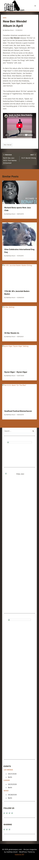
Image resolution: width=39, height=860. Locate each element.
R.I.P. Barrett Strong (29, 156)
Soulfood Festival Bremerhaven (18, 411)
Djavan (7, 780)
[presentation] (19, 192)
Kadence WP (19, 854)
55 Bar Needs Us (11, 333)
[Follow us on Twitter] (7, 813)
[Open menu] (35, 5)
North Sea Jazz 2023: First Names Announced (10, 159)
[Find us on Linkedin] (10, 813)
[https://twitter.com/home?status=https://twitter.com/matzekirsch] (7, 830)
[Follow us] (5, 813)
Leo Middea (8, 770)
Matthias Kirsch (9, 30)
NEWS (4, 17)
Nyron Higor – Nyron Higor (15, 372)
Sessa (6, 791)
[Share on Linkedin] (10, 830)
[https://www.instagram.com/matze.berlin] (12, 813)
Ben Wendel (7, 145)
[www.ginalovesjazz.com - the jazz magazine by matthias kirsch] (5, 830)
